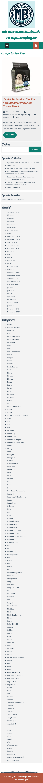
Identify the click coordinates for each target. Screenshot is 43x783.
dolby (9, 445)
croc (9, 421)
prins (9, 645)
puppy (9, 651)
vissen (9, 733)
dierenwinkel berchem (15, 442)
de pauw (10, 430)
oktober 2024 (12, 278)
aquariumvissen (13, 339)
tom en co (11, 706)
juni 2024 (10, 291)
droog (9, 448)
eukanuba (10, 460)
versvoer (10, 727)
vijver (9, 730)
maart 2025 (11, 263)
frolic (9, 482)
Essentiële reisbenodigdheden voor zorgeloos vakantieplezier (20, 178)
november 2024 (13, 275)
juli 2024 (10, 287)
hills (8, 512)
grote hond (11, 503)
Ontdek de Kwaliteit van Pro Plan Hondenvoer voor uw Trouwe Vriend (19, 103)
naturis (10, 627)
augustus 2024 (13, 285)
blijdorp (10, 379)
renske (10, 660)
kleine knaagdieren (14, 572)
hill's (9, 509)
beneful (10, 364)
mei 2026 (10, 221)
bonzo (9, 382)
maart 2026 (11, 227)
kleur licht (11, 575)
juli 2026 (10, 215)
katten (9, 560)
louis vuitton (12, 606)
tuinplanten (11, 718)
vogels (9, 739)
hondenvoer (12, 539)
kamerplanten (12, 554)
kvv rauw (11, 594)
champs (10, 412)
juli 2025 (10, 251)
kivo (8, 569)
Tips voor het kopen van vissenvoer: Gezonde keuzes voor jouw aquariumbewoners (20, 184)
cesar (9, 403)
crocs (9, 424)
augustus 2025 (13, 248)
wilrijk (9, 748)
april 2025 (11, 260)
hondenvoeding (13, 533)
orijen (9, 639)
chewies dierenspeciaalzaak (18, 415)
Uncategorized (12, 721)
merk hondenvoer (14, 615)
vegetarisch (11, 724)
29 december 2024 (13, 112)
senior (9, 687)
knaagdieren (12, 578)
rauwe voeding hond (15, 657)
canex (9, 388)
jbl (8, 548)
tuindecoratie (12, 715)
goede (9, 488)
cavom (9, 400)
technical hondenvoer (15, 702)
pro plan (10, 648)
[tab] (7, 46)
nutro (9, 633)
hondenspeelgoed (14, 530)
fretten (10, 479)
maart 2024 (11, 300)
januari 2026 (12, 233)
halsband (10, 506)
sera (9, 690)
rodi (9, 669)
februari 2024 (12, 303)
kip (8, 563)
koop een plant (13, 588)
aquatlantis (11, 342)
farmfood (11, 470)
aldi (8, 333)
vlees (9, 736)
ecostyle (10, 454)
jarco (9, 545)
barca (9, 345)
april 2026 (11, 224)
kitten (9, 566)
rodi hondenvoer (14, 672)
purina (9, 654)
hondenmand (12, 524)
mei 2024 (10, 294)
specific (10, 700)
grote (9, 500)
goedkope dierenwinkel (16, 491)
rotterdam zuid (13, 678)
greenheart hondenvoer (16, 497)
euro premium (12, 464)
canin (9, 391)
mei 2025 (10, 257)
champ (9, 409)
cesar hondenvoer (14, 406)
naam (9, 621)
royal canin (11, 681)
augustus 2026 (13, 212)
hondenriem (12, 527)
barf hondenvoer (13, 352)
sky (8, 693)
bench (9, 361)
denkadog (11, 433)
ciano (9, 418)
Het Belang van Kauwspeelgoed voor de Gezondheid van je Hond (21, 172)
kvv (8, 591)
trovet (9, 712)
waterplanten (12, 745)
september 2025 (13, 245)
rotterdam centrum (14, 675)
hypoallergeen (12, 542)
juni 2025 (10, 254)
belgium (10, 358)
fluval (9, 473)
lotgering (11, 603)
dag (8, 427)
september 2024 (13, 281)
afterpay (10, 330)
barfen (9, 355)
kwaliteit (10, 597)
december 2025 (13, 236)
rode (9, 666)
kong (9, 581)
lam (8, 600)
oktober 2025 (12, 242)
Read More (8, 134)
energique (11, 457)
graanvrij (10, 494)
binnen (9, 373)
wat (8, 742)
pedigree (10, 642)
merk (9, 612)
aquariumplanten (13, 336)
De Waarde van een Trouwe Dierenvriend (23, 168)
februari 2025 (12, 266)
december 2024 (13, 272)
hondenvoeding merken (16, 536)
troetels (10, 709)
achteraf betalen (13, 327)
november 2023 (13, 312)
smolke (10, 696)
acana (9, 324)
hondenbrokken (13, 521)
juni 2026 (10, 218)
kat (8, 557)
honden (10, 518)
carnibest (10, 394)
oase (9, 636)
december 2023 (13, 309)
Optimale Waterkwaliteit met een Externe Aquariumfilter (22, 164)
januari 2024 (12, 306)
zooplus (10, 751)
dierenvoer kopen (14, 439)
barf (8, 349)
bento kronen (12, 367)
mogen (9, 618)
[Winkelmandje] (36, 45)
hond (9, 515)
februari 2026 (12, 230)
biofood (10, 376)
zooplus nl (11, 754)
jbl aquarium (11, 551)
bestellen (10, 370)
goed (9, 485)
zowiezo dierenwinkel (15, 757)
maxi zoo (10, 609)
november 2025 (13, 239)
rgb (8, 663)
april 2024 (11, 297)
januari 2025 (12, 269)
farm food (11, 466)
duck (9, 451)
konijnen (10, 585)
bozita (9, 385)
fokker (9, 476)
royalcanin (11, 684)
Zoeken (6, 144)
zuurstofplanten (13, 760)
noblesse (10, 630)
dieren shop (11, 436)
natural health (12, 624)
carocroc (10, 397)
